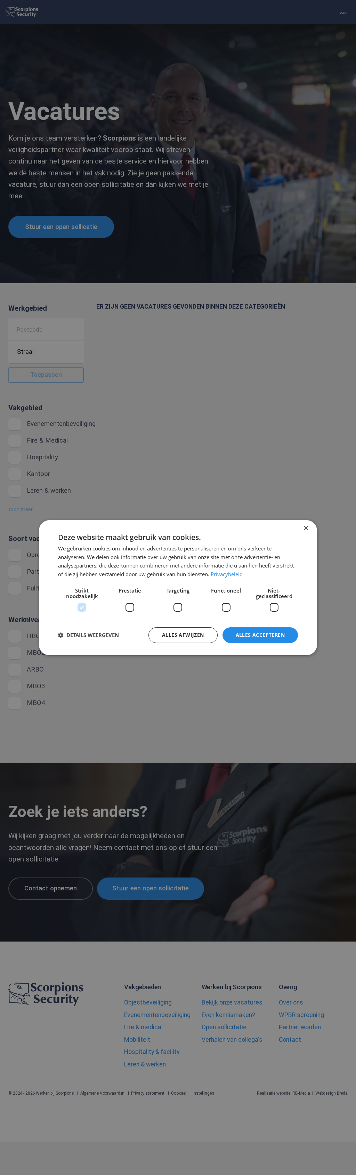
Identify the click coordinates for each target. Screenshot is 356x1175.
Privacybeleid (227, 574)
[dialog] (178, 587)
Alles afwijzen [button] (183, 635)
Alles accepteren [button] (260, 635)
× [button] (305, 528)
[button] (88, 635)
